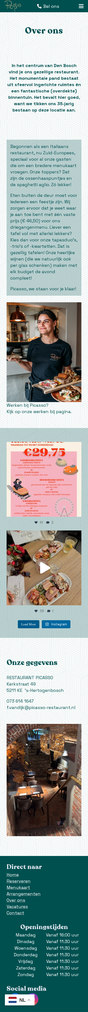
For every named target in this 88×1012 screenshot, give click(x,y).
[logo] (12, 6)
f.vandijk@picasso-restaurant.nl (41, 707)
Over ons (16, 900)
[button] (81, 6)
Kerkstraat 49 (21, 684)
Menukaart (18, 887)
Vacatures (17, 906)
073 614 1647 (20, 701)
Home (13, 874)
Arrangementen (24, 894)
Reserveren (19, 881)
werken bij (44, 411)
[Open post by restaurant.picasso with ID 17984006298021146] (44, 479)
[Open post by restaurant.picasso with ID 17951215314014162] (44, 567)
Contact (15, 913)
